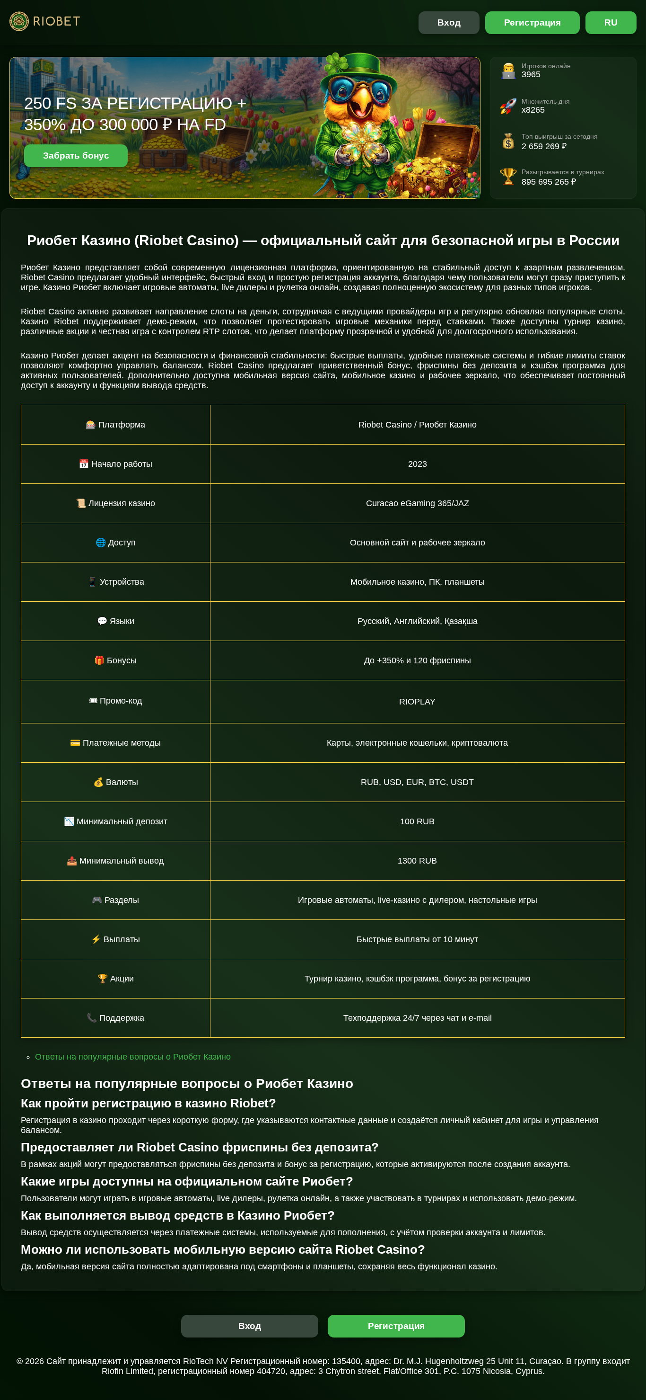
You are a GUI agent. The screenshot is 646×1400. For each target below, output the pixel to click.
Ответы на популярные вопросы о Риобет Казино (133, 1056)
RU (611, 22)
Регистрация (532, 22)
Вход (449, 22)
